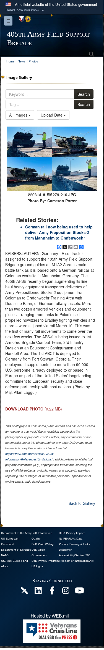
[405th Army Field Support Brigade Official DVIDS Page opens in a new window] (24, 590)
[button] (25, 10)
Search (83, 94)
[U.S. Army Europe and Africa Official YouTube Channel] (80, 591)
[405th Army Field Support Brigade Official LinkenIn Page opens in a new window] (38, 591)
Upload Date (52, 115)
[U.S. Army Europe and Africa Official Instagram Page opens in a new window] (66, 591)
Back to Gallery (82, 503)
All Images (18, 115)
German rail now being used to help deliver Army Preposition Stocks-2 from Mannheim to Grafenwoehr (59, 232)
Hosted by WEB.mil (50, 616)
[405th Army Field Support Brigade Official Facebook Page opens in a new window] (52, 591)
